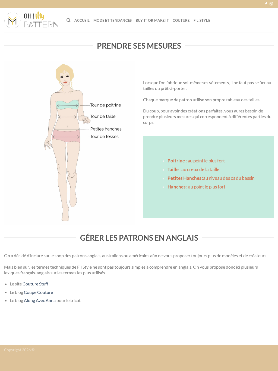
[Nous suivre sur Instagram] (271, 4)
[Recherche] (69, 20)
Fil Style (202, 20)
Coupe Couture (38, 292)
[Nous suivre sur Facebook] (266, 4)
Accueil (82, 20)
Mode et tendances (112, 20)
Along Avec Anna (40, 300)
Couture (181, 20)
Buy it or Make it (152, 20)
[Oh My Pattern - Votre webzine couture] (31, 20)
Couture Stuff (36, 283)
